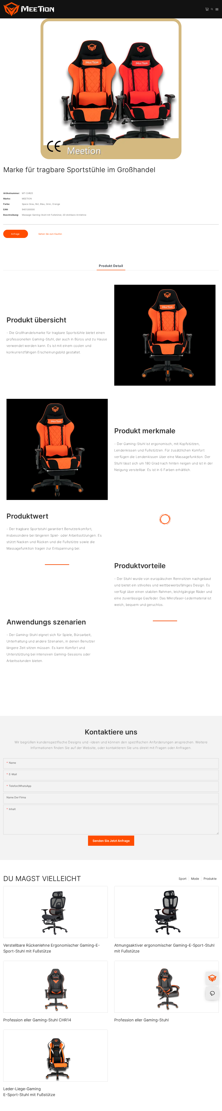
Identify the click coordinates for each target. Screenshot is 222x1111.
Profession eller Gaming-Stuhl (141, 1020)
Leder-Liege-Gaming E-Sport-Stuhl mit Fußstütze (29, 1092)
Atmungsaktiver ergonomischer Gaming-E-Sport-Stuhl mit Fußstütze (164, 948)
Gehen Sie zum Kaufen (50, 234)
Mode (195, 878)
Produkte (210, 878)
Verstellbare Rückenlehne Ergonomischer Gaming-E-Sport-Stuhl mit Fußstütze (51, 948)
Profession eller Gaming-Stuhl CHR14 (37, 1020)
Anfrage (15, 234)
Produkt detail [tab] (111, 266)
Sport (182, 878)
